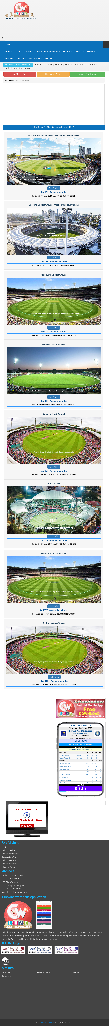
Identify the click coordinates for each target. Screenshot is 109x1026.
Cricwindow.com (46, 1022)
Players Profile (8, 867)
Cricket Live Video (10, 857)
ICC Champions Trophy (13, 885)
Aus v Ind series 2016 (14, 80)
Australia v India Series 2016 (18, 64)
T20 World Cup (33, 51)
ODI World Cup (51, 51)
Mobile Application (88, 74)
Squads (59, 64)
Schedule (48, 64)
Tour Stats (80, 64)
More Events (34, 58)
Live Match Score (53, 74)
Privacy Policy (43, 972)
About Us (6, 972)
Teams (90, 51)
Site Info (48, 58)
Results (7, 68)
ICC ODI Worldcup (10, 882)
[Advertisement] (54, 26)
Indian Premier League (13, 875)
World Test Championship (14, 892)
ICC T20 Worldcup (10, 878)
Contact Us (7, 976)
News (27, 68)
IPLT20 (18, 51)
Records (66, 51)
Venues (21, 58)
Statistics (17, 68)
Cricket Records (9, 863)
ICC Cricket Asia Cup (11, 888)
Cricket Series (8, 850)
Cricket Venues (9, 860)
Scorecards (92, 64)
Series (7, 51)
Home (7, 44)
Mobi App (9, 58)
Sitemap (76, 972)
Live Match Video (20, 74)
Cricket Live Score (10, 853)
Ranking (78, 51)
